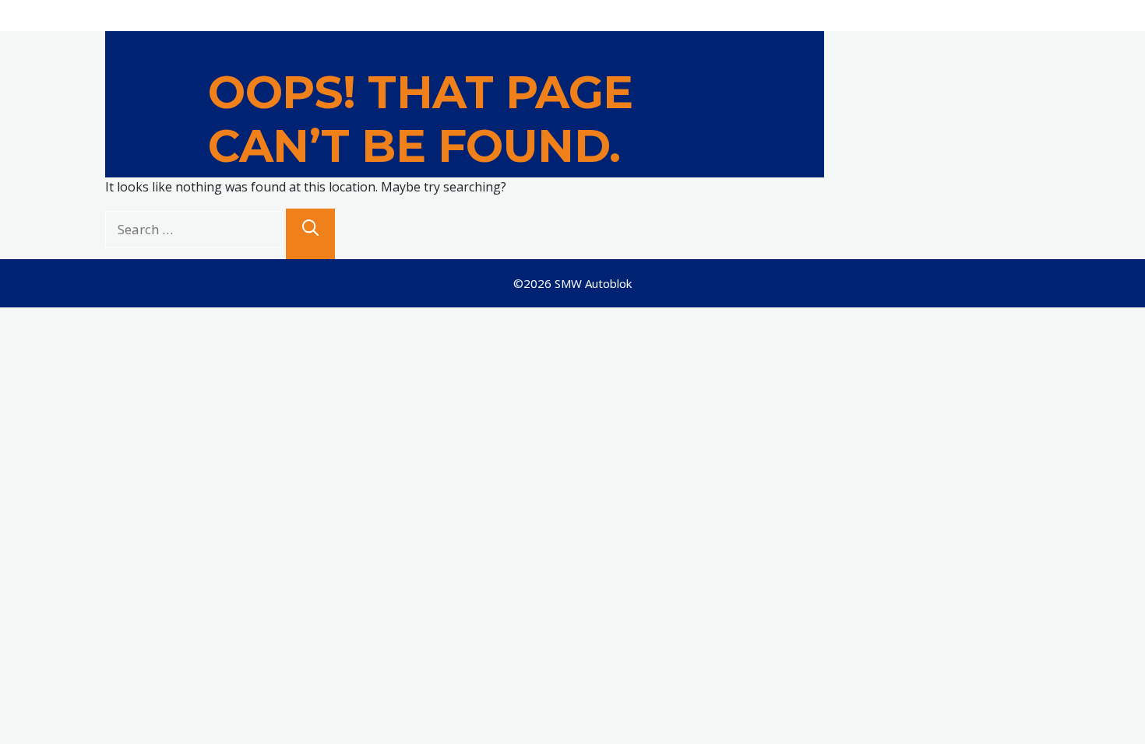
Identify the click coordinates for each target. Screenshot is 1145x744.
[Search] (310, 234)
